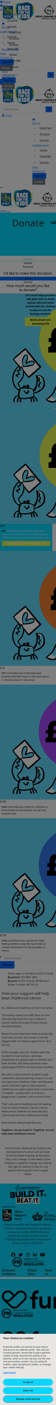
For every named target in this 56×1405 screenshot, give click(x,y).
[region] (28, 1369)
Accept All (28, 1382)
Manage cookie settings (28, 1399)
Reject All (28, 1390)
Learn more (9, 1372)
